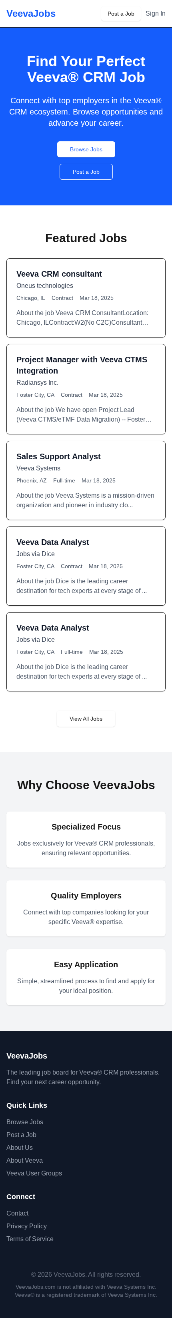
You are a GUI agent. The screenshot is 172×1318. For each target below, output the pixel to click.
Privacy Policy (26, 1226)
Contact (17, 1213)
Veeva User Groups (34, 1173)
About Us (19, 1147)
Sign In (156, 13)
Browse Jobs (86, 149)
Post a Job (121, 13)
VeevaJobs (31, 13)
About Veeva (24, 1160)
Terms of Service (30, 1239)
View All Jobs (86, 718)
